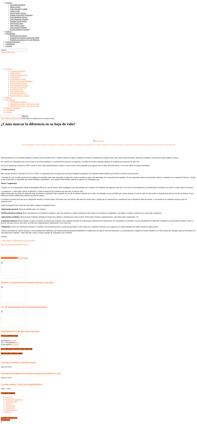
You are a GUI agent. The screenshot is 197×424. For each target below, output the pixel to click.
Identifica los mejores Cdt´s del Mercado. (25, 40)
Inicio (3, 118)
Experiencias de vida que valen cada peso (20, 331)
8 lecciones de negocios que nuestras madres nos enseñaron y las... (31, 373)
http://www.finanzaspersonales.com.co (15, 244)
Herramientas (10, 34)
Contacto (8, 46)
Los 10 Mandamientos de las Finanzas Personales (24, 307)
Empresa (9, 408)
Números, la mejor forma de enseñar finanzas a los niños (27, 282)
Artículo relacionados (9, 258)
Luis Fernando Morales (18, 27)
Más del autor (22, 258)
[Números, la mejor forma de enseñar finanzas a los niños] (13, 278)
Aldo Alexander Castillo (18, 9)
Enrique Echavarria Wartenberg (21, 15)
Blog (9, 398)
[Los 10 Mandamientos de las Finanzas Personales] (13, 302)
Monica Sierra (15, 7)
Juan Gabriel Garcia (17, 25)
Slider (8, 404)
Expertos (8, 3)
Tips (8, 412)
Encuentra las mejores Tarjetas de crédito (24, 38)
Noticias (8, 32)
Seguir (17, 342)
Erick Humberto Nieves (18, 17)
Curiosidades (10, 44)
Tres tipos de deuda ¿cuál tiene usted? (18, 362)
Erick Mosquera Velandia (19, 19)
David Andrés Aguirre (18, 13)
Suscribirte (15, 345)
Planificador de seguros (18, 36)
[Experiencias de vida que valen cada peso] (13, 327)
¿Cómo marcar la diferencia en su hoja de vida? (18, 240)
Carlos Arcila (14, 11)
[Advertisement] (42, 58)
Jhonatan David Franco (18, 21)
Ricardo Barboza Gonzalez (20, 30)
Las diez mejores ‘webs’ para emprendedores (22, 384)
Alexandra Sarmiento (17, 5)
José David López (16, 23)
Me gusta (12, 340)
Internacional (11, 410)
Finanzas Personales (12, 42)
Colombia (10, 406)
